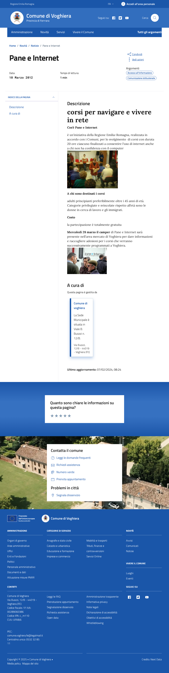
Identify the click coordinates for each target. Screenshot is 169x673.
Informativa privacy (97, 602)
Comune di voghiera (80, 305)
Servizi (61, 32)
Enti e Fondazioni (16, 556)
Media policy (14, 663)
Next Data (156, 659)
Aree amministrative (18, 546)
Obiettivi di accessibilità (99, 618)
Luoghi (129, 573)
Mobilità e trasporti (96, 540)
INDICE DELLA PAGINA (19, 97)
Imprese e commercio (58, 556)
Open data (52, 618)
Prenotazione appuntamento (62, 602)
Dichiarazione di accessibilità (101, 612)
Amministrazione (22, 32)
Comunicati (132, 546)
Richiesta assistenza (58, 612)
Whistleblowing (94, 623)
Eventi (129, 578)
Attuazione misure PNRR (20, 577)
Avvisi (129, 540)
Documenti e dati (16, 572)
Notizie (130, 551)
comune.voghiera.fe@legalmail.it (25, 635)
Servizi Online (93, 556)
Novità (44, 32)
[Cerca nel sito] (155, 18)
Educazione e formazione (60, 551)
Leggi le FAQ (54, 597)
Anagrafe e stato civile (59, 540)
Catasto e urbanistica (58, 546)
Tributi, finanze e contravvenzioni (95, 548)
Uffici (10, 551)
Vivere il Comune (83, 32)
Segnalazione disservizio (60, 607)
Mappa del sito (30, 663)
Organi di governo (17, 540)
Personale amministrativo (21, 567)
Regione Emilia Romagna (22, 4)
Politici (10, 562)
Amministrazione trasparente (102, 597)
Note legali (92, 607)
